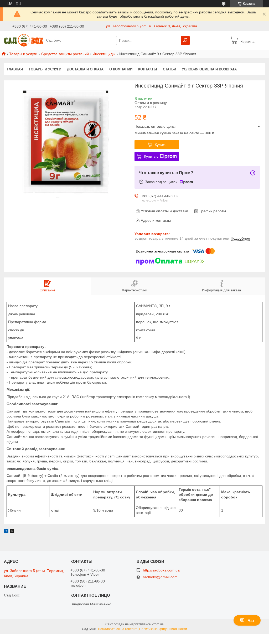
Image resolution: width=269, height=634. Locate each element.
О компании (120, 69)
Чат (251, 620)
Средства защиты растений (65, 54)
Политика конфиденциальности (163, 629)
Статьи (169, 69)
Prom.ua (158, 624)
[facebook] (6, 532)
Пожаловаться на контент (117, 629)
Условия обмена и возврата (209, 69)
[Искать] (185, 40)
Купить (160, 145)
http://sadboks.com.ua (161, 570)
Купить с (151, 156)
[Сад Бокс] (23, 40)
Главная (15, 69)
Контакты (147, 69)
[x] (12, 532)
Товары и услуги (23, 54)
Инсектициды (103, 54)
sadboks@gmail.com (160, 577)
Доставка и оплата (85, 69)
